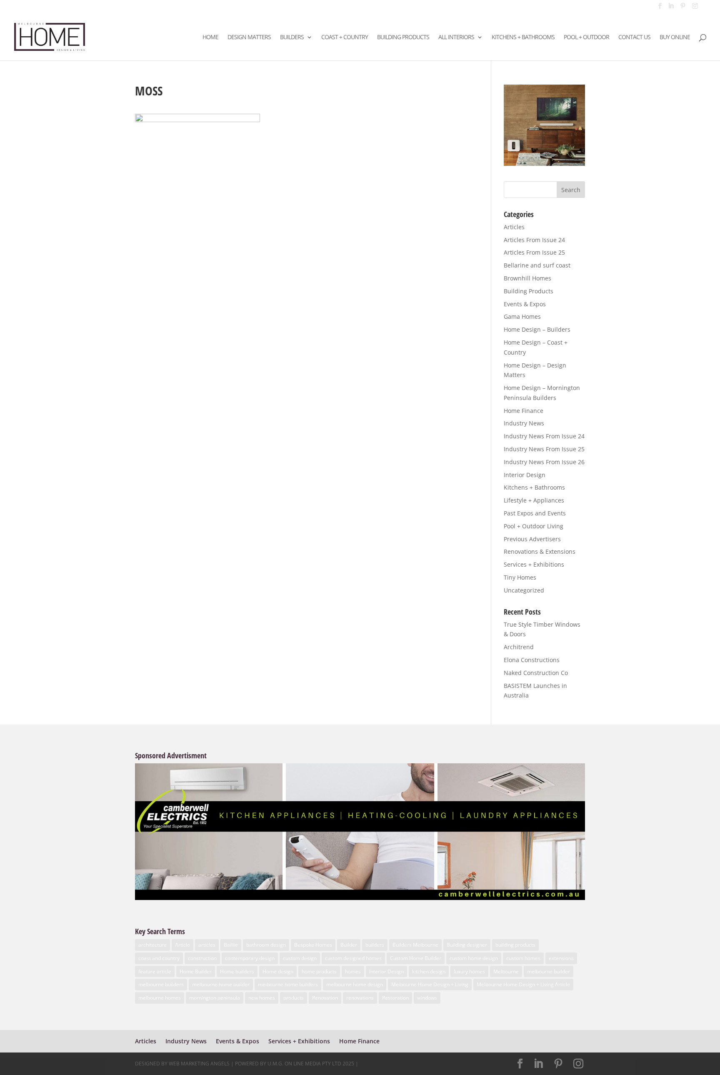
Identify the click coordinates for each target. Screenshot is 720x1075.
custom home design (474, 958)
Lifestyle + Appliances (534, 500)
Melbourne (506, 971)
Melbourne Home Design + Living (429, 984)
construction (202, 958)
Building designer (467, 944)
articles (206, 944)
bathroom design (266, 944)
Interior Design (524, 475)
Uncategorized (524, 590)
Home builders (237, 971)
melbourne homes (159, 997)
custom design (300, 958)
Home (210, 37)
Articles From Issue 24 (534, 240)
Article (182, 944)
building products (515, 944)
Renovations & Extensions (539, 551)
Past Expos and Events (535, 513)
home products (319, 971)
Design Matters (249, 37)
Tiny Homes (520, 577)
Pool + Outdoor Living (533, 526)
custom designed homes (353, 958)
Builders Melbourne (415, 944)
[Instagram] (695, 8)
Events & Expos (525, 304)
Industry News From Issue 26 (544, 462)
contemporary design (250, 958)
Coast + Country (344, 37)
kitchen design (428, 971)
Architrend (519, 647)
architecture (152, 944)
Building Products (403, 37)
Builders (292, 37)
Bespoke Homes (313, 944)
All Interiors (456, 37)
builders (374, 944)
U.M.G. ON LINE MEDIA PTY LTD (304, 1063)
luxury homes (469, 971)
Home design (277, 971)
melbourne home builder (221, 984)
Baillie (231, 944)
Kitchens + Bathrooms (523, 37)
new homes (261, 997)
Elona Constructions (532, 660)
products (293, 997)
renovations (360, 997)
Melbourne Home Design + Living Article (523, 984)
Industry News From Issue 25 (544, 449)
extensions (561, 958)
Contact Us (634, 37)
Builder (348, 944)
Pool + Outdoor (586, 37)
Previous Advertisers (532, 539)
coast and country (159, 958)
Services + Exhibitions (534, 564)
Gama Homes (522, 316)
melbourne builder (548, 971)
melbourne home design (354, 984)
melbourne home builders (288, 984)
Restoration (395, 997)
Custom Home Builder (415, 958)
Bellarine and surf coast (537, 265)
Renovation (325, 997)
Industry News (524, 423)
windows (427, 997)
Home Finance (523, 411)
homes (353, 971)
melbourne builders (161, 984)
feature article (154, 971)
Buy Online (675, 37)
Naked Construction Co (536, 673)
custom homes (523, 958)
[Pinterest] (683, 8)
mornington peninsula (214, 997)
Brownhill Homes (527, 278)
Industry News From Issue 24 (544, 436)
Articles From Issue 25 (534, 252)
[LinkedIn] (671, 8)
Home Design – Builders (537, 329)
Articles (514, 227)
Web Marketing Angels (199, 1063)
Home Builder (196, 971)
